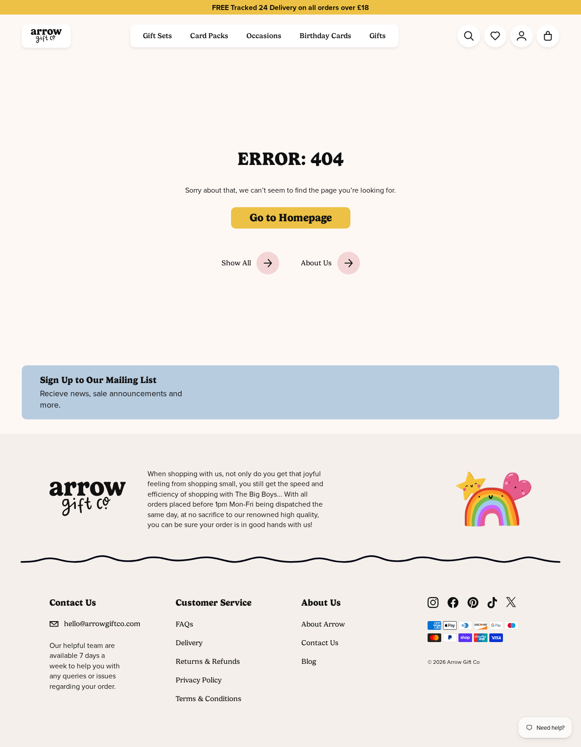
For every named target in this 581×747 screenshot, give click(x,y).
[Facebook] (453, 602)
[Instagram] (433, 602)
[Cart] (548, 36)
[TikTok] (492, 602)
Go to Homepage (291, 217)
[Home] (46, 36)
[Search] (469, 36)
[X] (511, 602)
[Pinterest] (473, 602)
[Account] (521, 36)
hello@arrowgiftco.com (102, 623)
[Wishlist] (495, 36)
